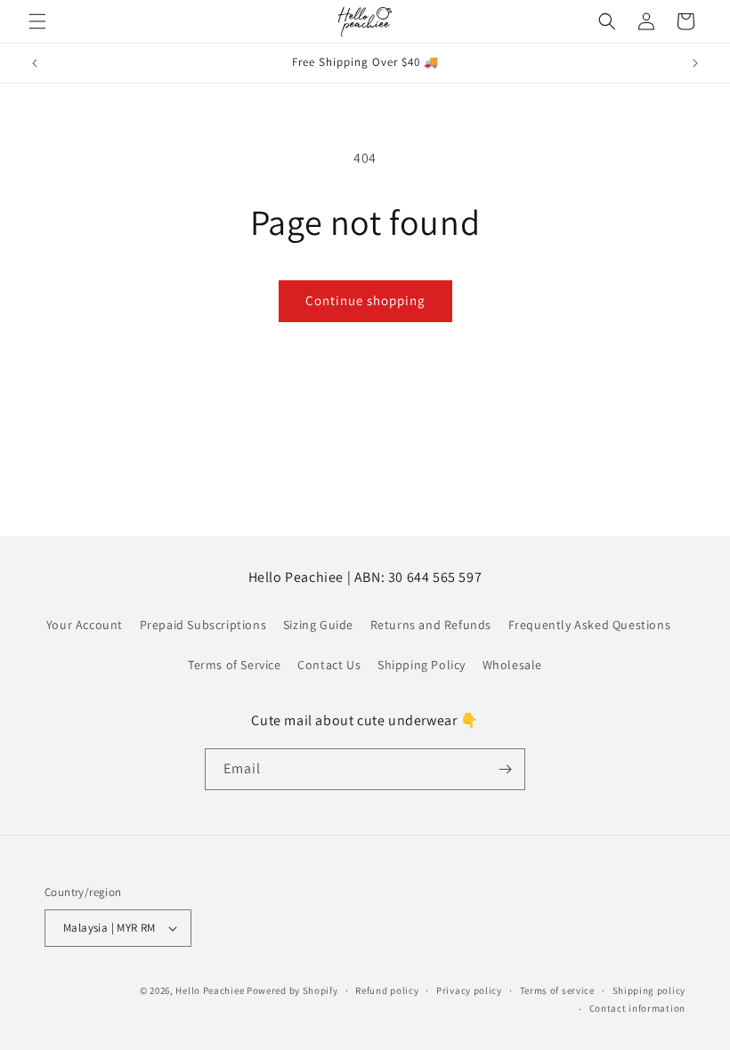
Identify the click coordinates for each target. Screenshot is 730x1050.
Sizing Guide (318, 625)
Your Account (84, 625)
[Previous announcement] (34, 63)
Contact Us (329, 665)
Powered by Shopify (292, 990)
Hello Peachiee (209, 990)
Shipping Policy (421, 665)
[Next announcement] (695, 63)
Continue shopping (365, 300)
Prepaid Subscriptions (203, 625)
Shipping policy (649, 990)
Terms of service (557, 990)
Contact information (637, 1008)
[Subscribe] (504, 769)
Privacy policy (469, 990)
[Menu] (37, 21)
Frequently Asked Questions (589, 625)
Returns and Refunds (430, 625)
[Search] (607, 21)
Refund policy (386, 990)
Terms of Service (234, 665)
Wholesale (512, 665)
